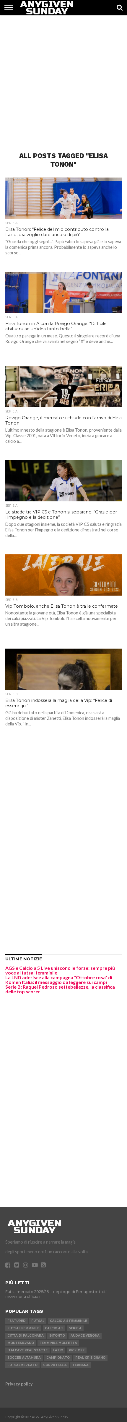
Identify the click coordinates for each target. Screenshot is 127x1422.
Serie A (75, 1328)
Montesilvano (20, 1343)
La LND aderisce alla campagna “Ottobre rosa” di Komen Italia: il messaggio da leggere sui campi (58, 979)
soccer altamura (24, 1358)
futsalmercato (22, 1365)
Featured (16, 1321)
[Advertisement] (63, 78)
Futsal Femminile (23, 1328)
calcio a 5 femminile (68, 1321)
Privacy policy (19, 1383)
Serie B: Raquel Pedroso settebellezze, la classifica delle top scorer (60, 989)
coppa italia (55, 1365)
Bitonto (57, 1336)
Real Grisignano (90, 1358)
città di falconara (25, 1336)
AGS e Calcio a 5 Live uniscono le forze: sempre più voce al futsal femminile (60, 970)
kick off (76, 1350)
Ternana (80, 1365)
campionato (58, 1358)
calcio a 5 (54, 1328)
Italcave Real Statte (27, 1350)
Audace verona (85, 1336)
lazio (58, 1350)
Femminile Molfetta (58, 1343)
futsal (37, 1321)
